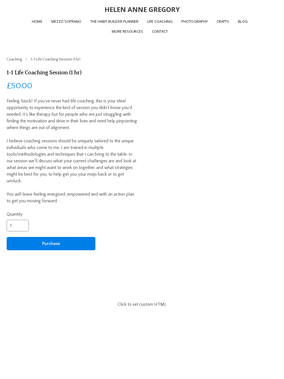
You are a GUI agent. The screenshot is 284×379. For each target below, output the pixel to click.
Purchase (51, 243)
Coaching (14, 59)
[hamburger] (17, 8)
